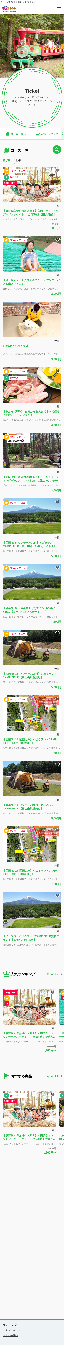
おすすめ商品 (10, 1335)
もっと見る (53, 974)
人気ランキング (11, 1330)
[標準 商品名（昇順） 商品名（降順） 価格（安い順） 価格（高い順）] (37, 160)
